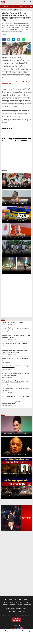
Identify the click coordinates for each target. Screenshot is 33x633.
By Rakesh (5, 34)
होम (5, 6)
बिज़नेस (26, 6)
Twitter (18, 141)
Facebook (6, 141)
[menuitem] (5, 6)
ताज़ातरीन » (4, 319)
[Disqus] (16, 295)
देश (12, 6)
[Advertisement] (16, 552)
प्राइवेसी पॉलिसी (12, 611)
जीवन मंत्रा (12, 604)
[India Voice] (3, 3)
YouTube (11, 141)
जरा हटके (20, 604)
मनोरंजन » (3, 414)
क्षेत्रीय (8, 6)
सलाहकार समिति (27, 604)
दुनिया (16, 6)
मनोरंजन (26, 602)
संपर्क (24, 608)
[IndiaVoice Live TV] (27, 2)
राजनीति (21, 6)
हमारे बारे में (18, 608)
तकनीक (11, 602)
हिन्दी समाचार (3, 10)
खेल (16, 602)
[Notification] (24, 2)
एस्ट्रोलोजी (5, 604)
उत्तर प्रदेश (10, 10)
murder (5, 132)
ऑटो (21, 602)
